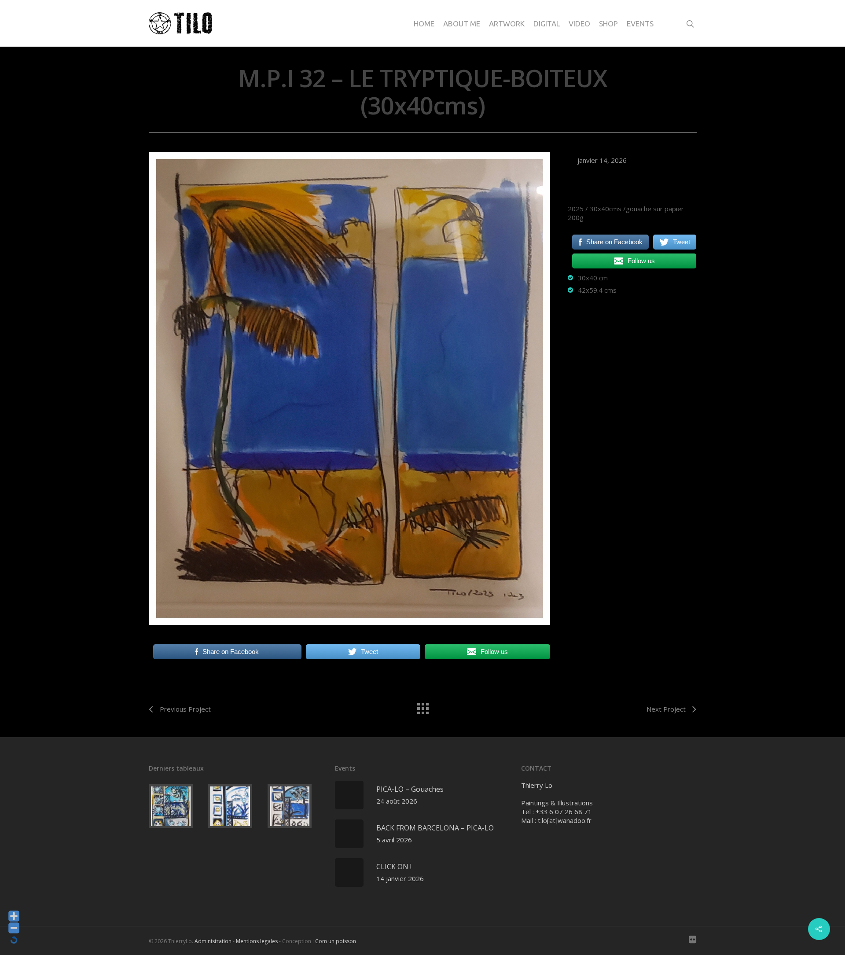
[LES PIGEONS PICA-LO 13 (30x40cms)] (236, 806)
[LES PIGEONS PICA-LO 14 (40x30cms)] (177, 806)
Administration (213, 941)
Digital (546, 23)
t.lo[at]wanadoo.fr (565, 820)
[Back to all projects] (422, 706)
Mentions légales (257, 941)
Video (579, 23)
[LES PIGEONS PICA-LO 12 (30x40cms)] (295, 806)
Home (424, 23)
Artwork (507, 23)
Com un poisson (335, 941)
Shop (608, 23)
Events (640, 23)
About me (461, 23)
